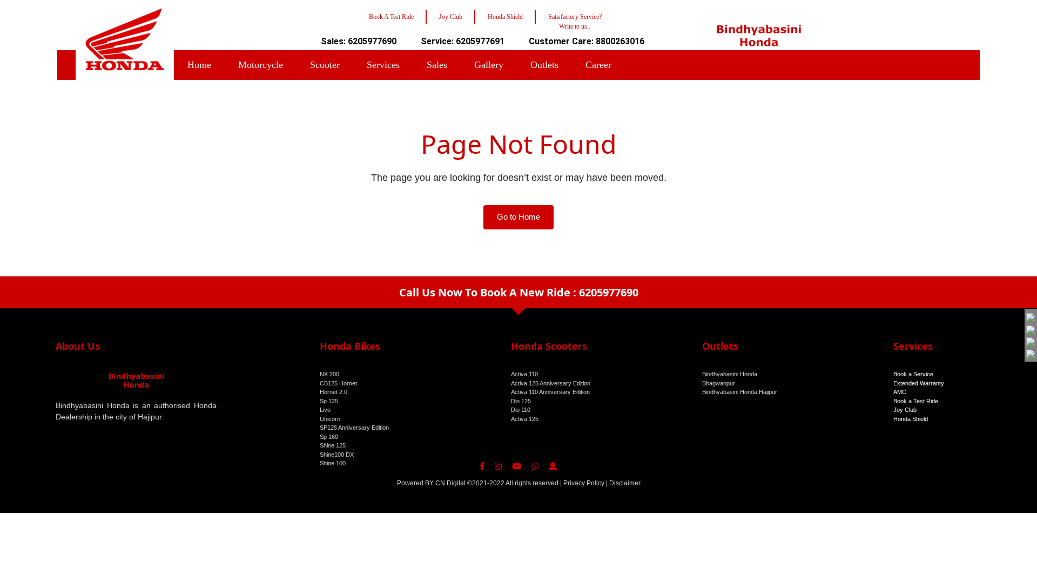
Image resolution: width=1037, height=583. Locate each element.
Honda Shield (910, 419)
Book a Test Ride (915, 401)
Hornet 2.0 (333, 392)
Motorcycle (260, 64)
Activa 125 (524, 419)
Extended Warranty (918, 383)
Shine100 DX (337, 454)
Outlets (544, 64)
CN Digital (450, 483)
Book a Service (913, 374)
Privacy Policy (583, 483)
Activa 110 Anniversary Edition (550, 392)
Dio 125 (521, 401)
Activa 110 (524, 374)
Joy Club (905, 409)
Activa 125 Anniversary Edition (550, 383)
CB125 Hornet (338, 383)
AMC (899, 392)
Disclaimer (625, 483)
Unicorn (330, 419)
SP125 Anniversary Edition (354, 427)
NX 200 (329, 374)
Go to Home (518, 216)
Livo (325, 409)
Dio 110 (520, 409)
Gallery (488, 64)
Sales (437, 64)
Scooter (325, 64)
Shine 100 (333, 463)
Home (199, 64)
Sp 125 (329, 401)
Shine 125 (333, 445)
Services (383, 64)
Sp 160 (329, 436)
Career (598, 64)
